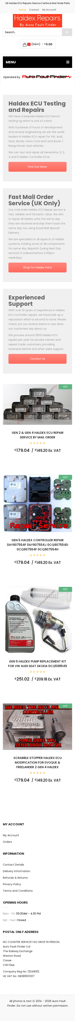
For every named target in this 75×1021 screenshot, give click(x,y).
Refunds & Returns (15, 878)
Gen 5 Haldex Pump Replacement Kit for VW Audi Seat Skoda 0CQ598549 (37, 663)
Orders (7, 842)
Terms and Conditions (18, 891)
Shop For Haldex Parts (37, 267)
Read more (59, 688)
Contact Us (37, 359)
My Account (49, 9)
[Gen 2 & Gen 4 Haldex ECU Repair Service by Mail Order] (37, 404)
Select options (59, 460)
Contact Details (13, 865)
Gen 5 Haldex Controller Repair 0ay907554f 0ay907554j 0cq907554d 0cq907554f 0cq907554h (37, 545)
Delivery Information (16, 871)
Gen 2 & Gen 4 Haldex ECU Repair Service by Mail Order (37, 435)
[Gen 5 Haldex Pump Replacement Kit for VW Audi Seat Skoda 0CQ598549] (37, 620)
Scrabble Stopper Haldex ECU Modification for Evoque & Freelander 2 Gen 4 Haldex (37, 762)
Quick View (15, 460)
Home (22, 9)
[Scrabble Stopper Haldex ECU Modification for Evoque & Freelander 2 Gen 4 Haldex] (37, 726)
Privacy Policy (12, 884)
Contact (34, 9)
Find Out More (37, 167)
